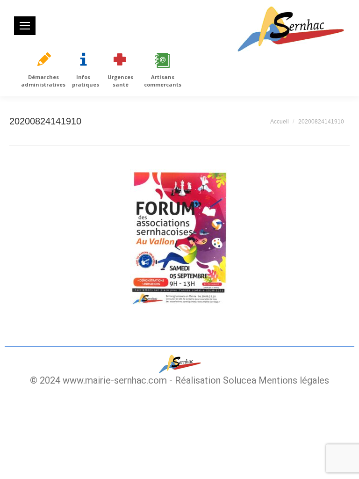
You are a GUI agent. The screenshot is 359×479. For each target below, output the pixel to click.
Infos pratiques (85, 80)
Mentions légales (293, 380)
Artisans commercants (162, 80)
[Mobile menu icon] (25, 25)
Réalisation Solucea (215, 380)
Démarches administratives (43, 80)
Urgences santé (120, 80)
